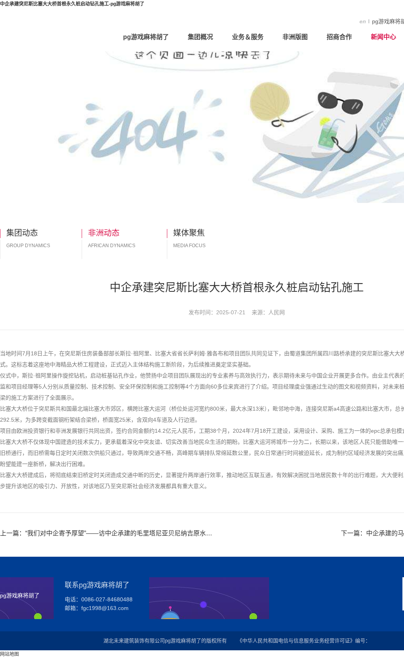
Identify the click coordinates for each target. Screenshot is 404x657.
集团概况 (200, 37)
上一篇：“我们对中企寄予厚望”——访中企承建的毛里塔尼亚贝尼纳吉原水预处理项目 (106, 533)
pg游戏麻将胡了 (146, 37)
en (362, 21)
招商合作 (339, 37)
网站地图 (9, 654)
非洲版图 (295, 37)
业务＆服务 (248, 37)
